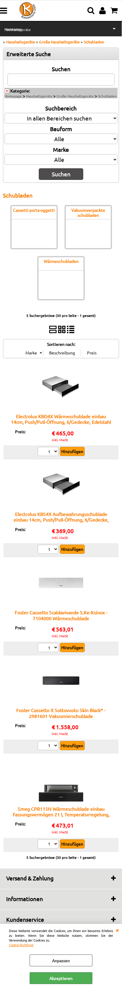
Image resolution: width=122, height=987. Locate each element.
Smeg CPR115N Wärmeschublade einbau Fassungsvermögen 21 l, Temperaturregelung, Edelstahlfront (61, 814)
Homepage (13, 96)
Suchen (61, 68)
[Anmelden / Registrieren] (103, 10)
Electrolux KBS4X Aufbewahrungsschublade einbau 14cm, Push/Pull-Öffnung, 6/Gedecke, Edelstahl (61, 519)
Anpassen (61, 960)
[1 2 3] (49, 452)
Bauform (61, 128)
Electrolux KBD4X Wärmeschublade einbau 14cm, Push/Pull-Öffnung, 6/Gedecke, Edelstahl (61, 419)
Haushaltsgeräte (17, 29)
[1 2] (49, 648)
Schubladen (107, 96)
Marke (61, 149)
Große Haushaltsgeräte (75, 96)
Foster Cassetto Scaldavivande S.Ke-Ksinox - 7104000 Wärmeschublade (61, 615)
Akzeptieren (61, 978)
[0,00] (114, 10)
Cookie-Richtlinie (21, 944)
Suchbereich (61, 108)
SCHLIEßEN (117, 930)
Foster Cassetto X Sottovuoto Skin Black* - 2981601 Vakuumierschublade (61, 713)
